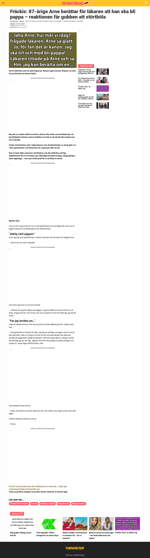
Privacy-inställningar (75, 555)
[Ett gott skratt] (74, 3)
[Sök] (146, 3)
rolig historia (63, 504)
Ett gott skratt (14, 21)
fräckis (34, 504)
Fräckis (21, 21)
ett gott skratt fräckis (19, 504)
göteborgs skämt (47, 504)
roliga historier (78, 504)
